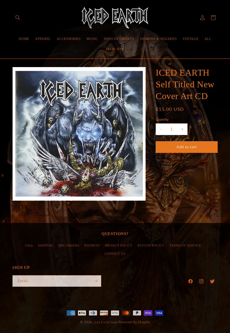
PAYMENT (92, 245)
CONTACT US (115, 253)
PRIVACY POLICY (119, 245)
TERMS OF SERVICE (185, 245)
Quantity (162, 119)
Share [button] (165, 164)
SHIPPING (45, 245)
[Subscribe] (95, 281)
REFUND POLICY (150, 245)
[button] (17, 17)
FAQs (29, 245)
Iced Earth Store (106, 322)
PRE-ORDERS (68, 245)
